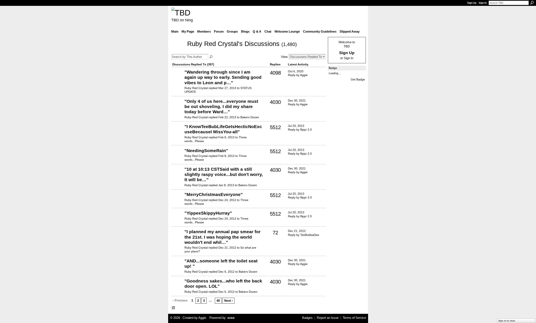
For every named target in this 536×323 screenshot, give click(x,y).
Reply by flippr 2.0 (300, 129)
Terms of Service (354, 317)
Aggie (202, 317)
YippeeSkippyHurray (208, 213)
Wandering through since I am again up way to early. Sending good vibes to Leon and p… (223, 77)
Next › (228, 300)
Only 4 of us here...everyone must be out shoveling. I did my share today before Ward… (221, 106)
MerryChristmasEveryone (214, 194)
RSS (173, 308)
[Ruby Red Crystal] (178, 50)
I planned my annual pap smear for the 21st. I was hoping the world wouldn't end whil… (222, 236)
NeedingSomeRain (206, 150)
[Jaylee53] (177, 78)
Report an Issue (328, 317)
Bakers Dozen (249, 117)
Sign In (483, 2)
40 (218, 300)
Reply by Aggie (298, 75)
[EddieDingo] (177, 238)
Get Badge (358, 79)
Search (532, 3)
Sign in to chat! (506, 320)
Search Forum (211, 57)
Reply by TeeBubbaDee (303, 235)
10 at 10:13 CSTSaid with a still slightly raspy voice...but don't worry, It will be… (223, 174)
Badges (307, 317)
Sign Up (471, 2)
